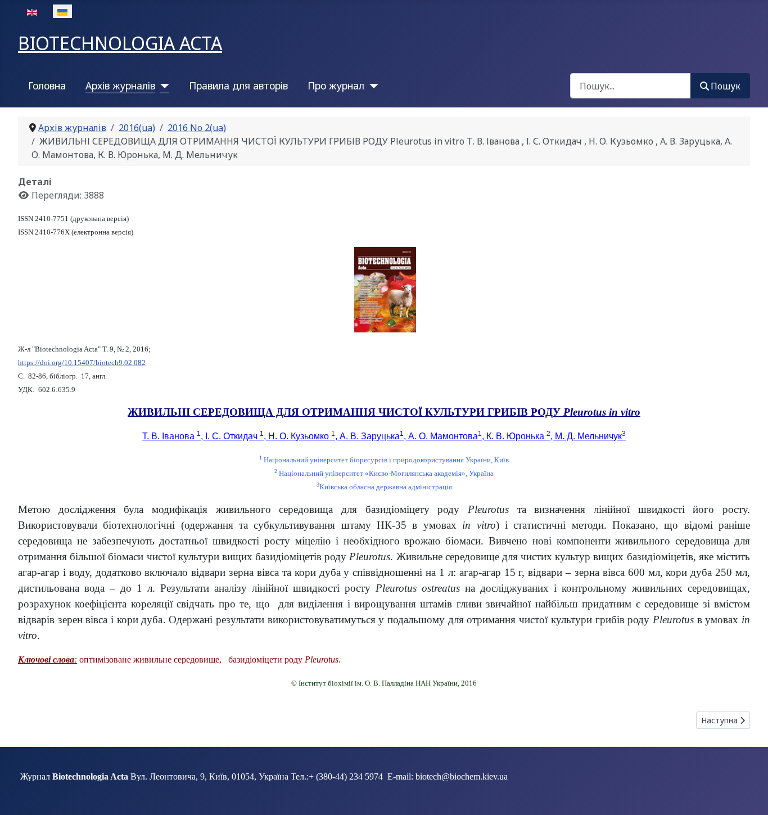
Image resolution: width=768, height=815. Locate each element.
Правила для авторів (238, 85)
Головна (47, 85)
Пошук (725, 86)
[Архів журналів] (162, 85)
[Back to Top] (748, 794)
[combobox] (630, 85)
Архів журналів (120, 85)
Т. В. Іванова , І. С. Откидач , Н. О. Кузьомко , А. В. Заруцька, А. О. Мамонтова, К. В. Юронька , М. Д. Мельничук (384, 436)
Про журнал (336, 85)
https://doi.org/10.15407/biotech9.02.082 (82, 362)
